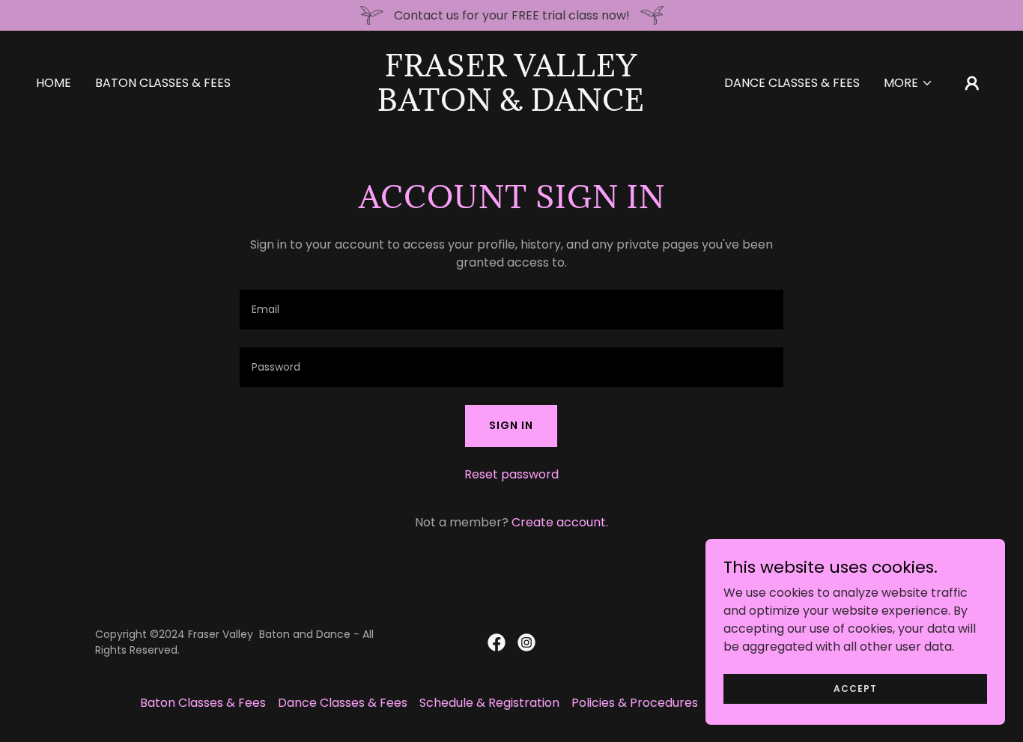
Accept (855, 687)
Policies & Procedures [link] (634, 702)
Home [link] (53, 82)
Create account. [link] (559, 522)
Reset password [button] (511, 474)
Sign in (511, 425)
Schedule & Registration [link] (489, 702)
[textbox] (511, 309)
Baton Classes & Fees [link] (163, 82)
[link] (511, 106)
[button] (908, 83)
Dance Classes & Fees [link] (792, 82)
